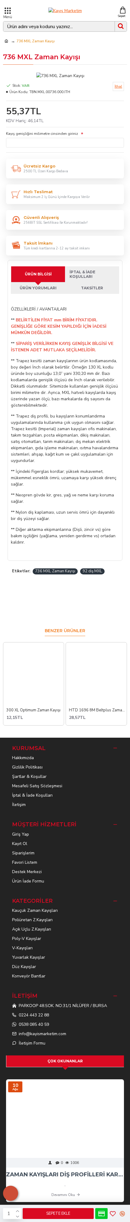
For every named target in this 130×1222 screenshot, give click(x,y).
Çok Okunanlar (65, 1061)
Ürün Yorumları (38, 288)
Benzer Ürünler (65, 630)
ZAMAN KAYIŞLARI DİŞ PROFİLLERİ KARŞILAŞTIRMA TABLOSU (65, 1174)
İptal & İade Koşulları (82, 274)
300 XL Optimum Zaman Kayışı (33, 710)
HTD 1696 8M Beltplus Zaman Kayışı (97, 710)
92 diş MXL (92, 571)
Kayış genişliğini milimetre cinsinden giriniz (43, 133)
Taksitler (92, 288)
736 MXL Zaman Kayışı (55, 571)
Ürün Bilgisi (38, 274)
